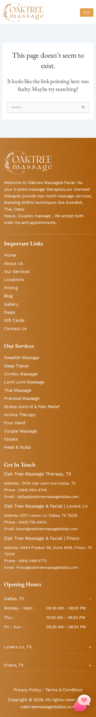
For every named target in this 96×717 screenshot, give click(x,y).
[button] (82, 703)
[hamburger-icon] (86, 12)
